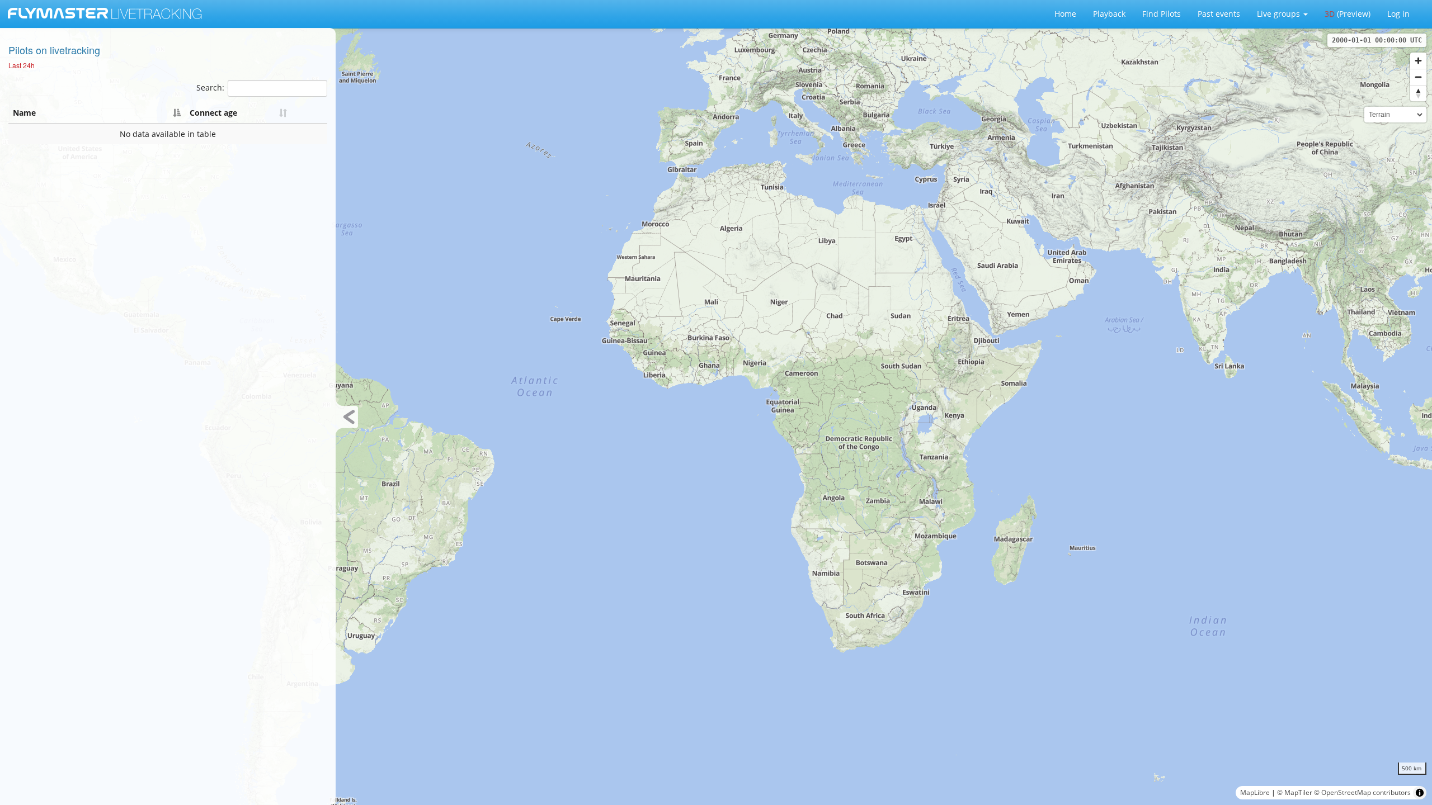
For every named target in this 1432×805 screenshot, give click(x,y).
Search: (210, 87)
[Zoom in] (1418, 61)
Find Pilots (1161, 13)
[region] (716, 416)
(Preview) (1347, 13)
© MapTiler (1294, 792)
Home (1065, 13)
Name (24, 112)
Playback (1109, 13)
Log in (1398, 13)
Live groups (1279, 13)
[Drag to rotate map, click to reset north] (1418, 93)
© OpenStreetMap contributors (1362, 792)
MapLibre (1255, 792)
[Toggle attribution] (1419, 792)
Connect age (213, 112)
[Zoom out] (1418, 77)
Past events (1219, 13)
